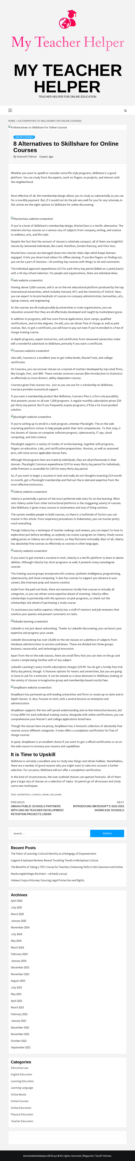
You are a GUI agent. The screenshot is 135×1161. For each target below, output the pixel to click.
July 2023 (16, 987)
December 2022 (20, 1027)
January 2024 (18, 961)
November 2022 (20, 1034)
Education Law (19, 1068)
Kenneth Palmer (27, 156)
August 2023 (18, 981)
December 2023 (20, 967)
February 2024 (19, 954)
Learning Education (22, 1081)
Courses (36, 794)
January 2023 (18, 1021)
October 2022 (19, 1041)
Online (45, 794)
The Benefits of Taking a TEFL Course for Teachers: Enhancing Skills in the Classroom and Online (67, 867)
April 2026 (16, 901)
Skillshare (56, 794)
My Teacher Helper (68, 78)
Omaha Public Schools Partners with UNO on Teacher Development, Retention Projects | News (37, 808)
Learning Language (22, 1088)
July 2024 (16, 934)
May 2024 (16, 941)
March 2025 (17, 914)
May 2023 (16, 994)
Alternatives (23, 794)
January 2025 (18, 921)
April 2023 (16, 1001)
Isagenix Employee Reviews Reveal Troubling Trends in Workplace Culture (54, 860)
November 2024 (20, 927)
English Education (21, 1074)
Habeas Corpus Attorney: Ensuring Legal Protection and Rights (47, 880)
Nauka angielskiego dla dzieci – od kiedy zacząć (39, 874)
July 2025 (16, 907)
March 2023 (17, 1007)
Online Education (21, 1108)
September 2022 (20, 1047)
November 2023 (20, 974)
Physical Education (22, 1114)
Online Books (18, 1094)
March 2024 (17, 947)
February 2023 (19, 1014)
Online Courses (24, 137)
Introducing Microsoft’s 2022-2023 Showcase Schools (98, 806)
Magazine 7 (89, 1155)
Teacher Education (22, 1121)
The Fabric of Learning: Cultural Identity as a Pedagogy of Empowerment (53, 853)
